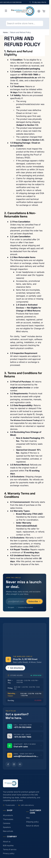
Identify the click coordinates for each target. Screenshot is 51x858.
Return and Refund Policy (20, 32)
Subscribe (33, 601)
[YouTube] (19, 764)
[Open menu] (6, 11)
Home (5, 32)
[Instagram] (14, 764)
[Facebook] (8, 764)
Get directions (16, 668)
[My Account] (39, 11)
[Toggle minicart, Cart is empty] (43, 11)
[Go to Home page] (23, 11)
